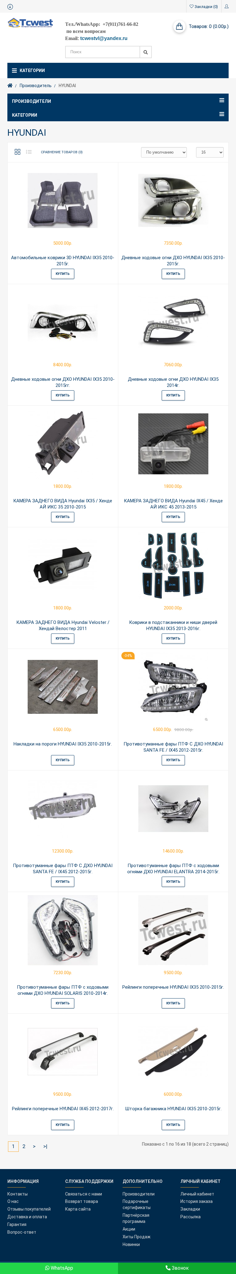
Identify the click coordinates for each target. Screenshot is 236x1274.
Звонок (180, 1268)
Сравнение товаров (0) (62, 152)
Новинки (131, 1244)
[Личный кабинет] (227, 6)
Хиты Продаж (137, 1236)
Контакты (17, 1194)
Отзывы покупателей (29, 1209)
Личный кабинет (197, 1194)
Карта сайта (78, 1209)
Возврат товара (81, 1201)
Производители (139, 1194)
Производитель (36, 85)
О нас (13, 1201)
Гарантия (16, 1224)
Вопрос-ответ (21, 1232)
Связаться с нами (83, 1194)
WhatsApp (61, 1268)
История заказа (196, 1201)
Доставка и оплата (27, 1216)
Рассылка (190, 1216)
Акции (129, 1229)
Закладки (190, 1209)
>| (45, 1146)
